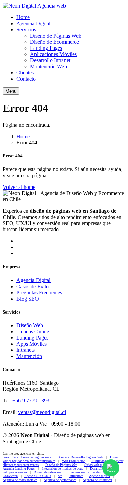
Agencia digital (99, 476)
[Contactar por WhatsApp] (110, 467)
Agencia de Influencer (97, 480)
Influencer (76, 476)
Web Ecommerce (73, 461)
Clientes (25, 72)
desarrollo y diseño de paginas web (27, 457)
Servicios (26, 29)
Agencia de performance (60, 480)
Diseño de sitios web (48, 472)
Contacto (26, 79)
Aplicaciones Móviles (53, 54)
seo (60, 476)
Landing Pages (46, 48)
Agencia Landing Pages (19, 468)
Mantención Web (48, 66)
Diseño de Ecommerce (54, 42)
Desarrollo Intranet (50, 60)
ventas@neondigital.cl (42, 412)
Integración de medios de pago (62, 468)
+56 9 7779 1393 (30, 400)
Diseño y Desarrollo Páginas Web (80, 457)
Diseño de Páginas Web (55, 36)
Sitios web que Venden (100, 465)
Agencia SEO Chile (37, 476)
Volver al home (19, 187)
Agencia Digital (33, 23)
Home (23, 17)
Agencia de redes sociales (20, 480)
